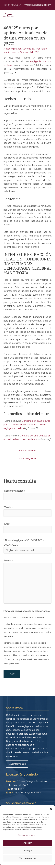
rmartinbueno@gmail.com (37, 5)
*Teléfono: (9, 507)
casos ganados (13, 48)
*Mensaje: (8, 560)
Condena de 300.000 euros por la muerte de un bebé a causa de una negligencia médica (27, 425)
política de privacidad (20, 655)
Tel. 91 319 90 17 (12, 5)
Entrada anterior (27, 450)
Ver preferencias (27, 858)
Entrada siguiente (27, 458)
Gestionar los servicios (26, 835)
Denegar (27, 850)
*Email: (7, 523)
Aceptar (28, 843)
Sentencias (28, 48)
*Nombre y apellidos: (14, 490)
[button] (50, 808)
